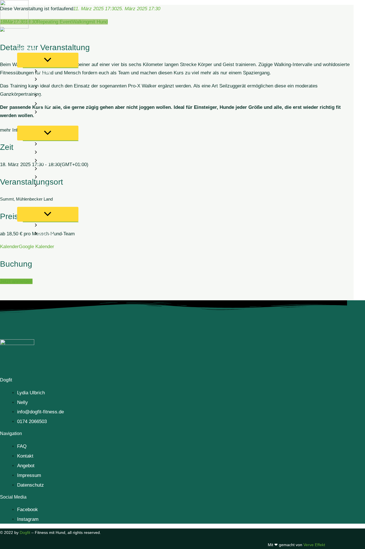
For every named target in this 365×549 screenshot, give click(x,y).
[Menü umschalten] (47, 60)
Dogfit (25, 532)
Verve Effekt (314, 544)
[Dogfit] (14, 15)
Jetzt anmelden (16, 281)
